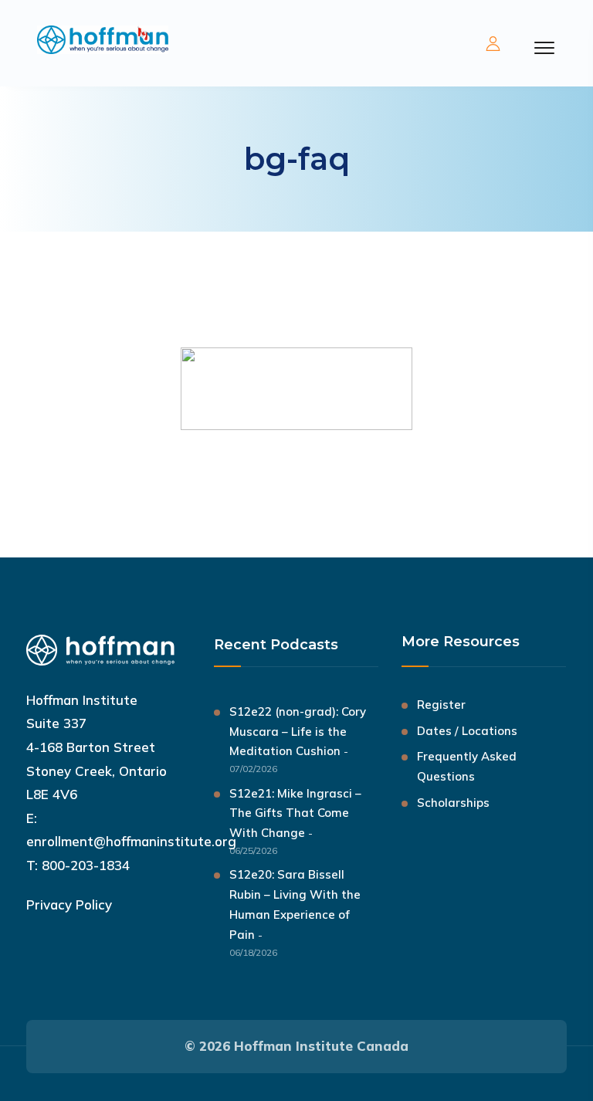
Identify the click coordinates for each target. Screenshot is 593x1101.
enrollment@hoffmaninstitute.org (131, 841)
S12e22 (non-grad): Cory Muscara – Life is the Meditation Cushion (297, 731)
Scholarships (453, 802)
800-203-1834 (86, 865)
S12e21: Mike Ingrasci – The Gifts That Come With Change (295, 813)
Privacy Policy (69, 904)
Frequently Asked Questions (467, 766)
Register (441, 704)
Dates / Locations (467, 730)
